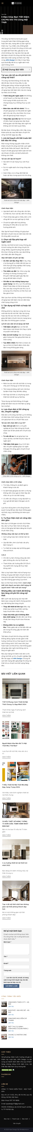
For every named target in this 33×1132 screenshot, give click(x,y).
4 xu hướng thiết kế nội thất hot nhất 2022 (14, 864)
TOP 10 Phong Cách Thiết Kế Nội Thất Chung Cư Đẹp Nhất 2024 (15, 703)
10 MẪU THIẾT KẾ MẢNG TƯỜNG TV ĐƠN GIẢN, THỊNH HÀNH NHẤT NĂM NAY (15, 824)
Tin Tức (4, 14)
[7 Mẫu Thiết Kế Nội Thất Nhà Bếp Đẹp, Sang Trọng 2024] (16, 771)
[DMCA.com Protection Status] (6, 1070)
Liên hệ (11, 1006)
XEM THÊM (6, 715)
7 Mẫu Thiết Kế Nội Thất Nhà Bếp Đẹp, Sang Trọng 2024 (15, 786)
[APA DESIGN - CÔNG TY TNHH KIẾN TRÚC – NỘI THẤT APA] (17, 3)
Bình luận (7, 942)
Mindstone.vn (24, 1129)
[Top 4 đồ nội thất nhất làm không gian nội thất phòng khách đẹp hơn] (16, 894)
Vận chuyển (17, 1123)
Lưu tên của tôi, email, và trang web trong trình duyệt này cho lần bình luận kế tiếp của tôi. (16, 980)
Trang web (7, 970)
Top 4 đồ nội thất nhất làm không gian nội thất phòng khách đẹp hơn (15, 906)
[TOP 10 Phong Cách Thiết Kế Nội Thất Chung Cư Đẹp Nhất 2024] (16, 692)
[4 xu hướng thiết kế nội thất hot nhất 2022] (16, 853)
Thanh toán (15, 1119)
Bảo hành (25, 1119)
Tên (5, 956)
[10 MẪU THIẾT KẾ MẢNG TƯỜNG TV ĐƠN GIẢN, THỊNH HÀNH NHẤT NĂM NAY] (16, 810)
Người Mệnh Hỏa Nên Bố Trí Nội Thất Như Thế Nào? (14, 745)
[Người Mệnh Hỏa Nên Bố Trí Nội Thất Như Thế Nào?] (16, 730)
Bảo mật (7, 1119)
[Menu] (2, 3)
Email (6, 963)
